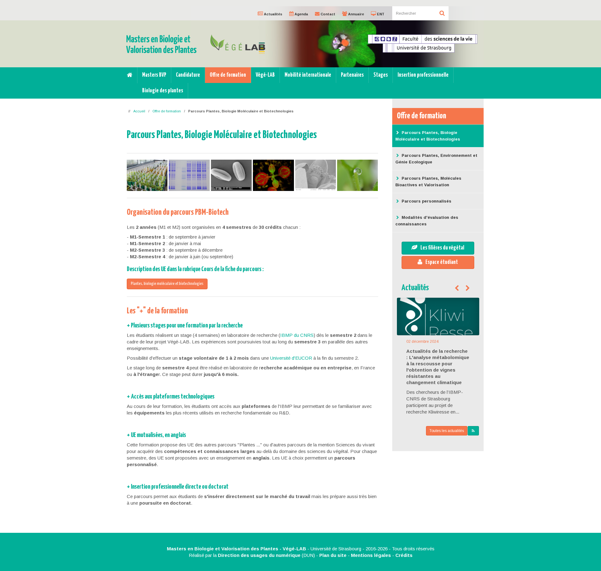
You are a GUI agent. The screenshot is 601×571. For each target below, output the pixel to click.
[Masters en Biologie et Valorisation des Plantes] (161, 43)
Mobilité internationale (308, 75)
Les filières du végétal (442, 248)
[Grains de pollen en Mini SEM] (231, 175)
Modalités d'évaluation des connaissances (426, 220)
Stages (380, 75)
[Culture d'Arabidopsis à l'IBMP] (147, 175)
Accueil (139, 111)
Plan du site (333, 555)
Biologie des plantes (162, 91)
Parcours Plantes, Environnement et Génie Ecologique (436, 158)
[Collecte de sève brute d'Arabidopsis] (357, 175)
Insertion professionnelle (423, 75)
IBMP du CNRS (297, 335)
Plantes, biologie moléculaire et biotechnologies (167, 284)
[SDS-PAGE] (189, 175)
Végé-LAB (265, 75)
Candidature (188, 75)
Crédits (404, 555)
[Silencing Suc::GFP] (273, 175)
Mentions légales (371, 555)
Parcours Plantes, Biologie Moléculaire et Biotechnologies (427, 135)
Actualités (415, 288)
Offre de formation (228, 75)
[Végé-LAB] (237, 43)
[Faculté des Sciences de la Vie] (422, 43)
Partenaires (352, 75)
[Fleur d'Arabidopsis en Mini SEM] (315, 175)
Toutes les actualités (446, 431)
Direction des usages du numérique (259, 555)
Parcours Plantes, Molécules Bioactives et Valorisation (428, 181)
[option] (300, 36)
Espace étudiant (441, 262)
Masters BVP (154, 75)
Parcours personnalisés (426, 201)
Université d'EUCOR (291, 358)
